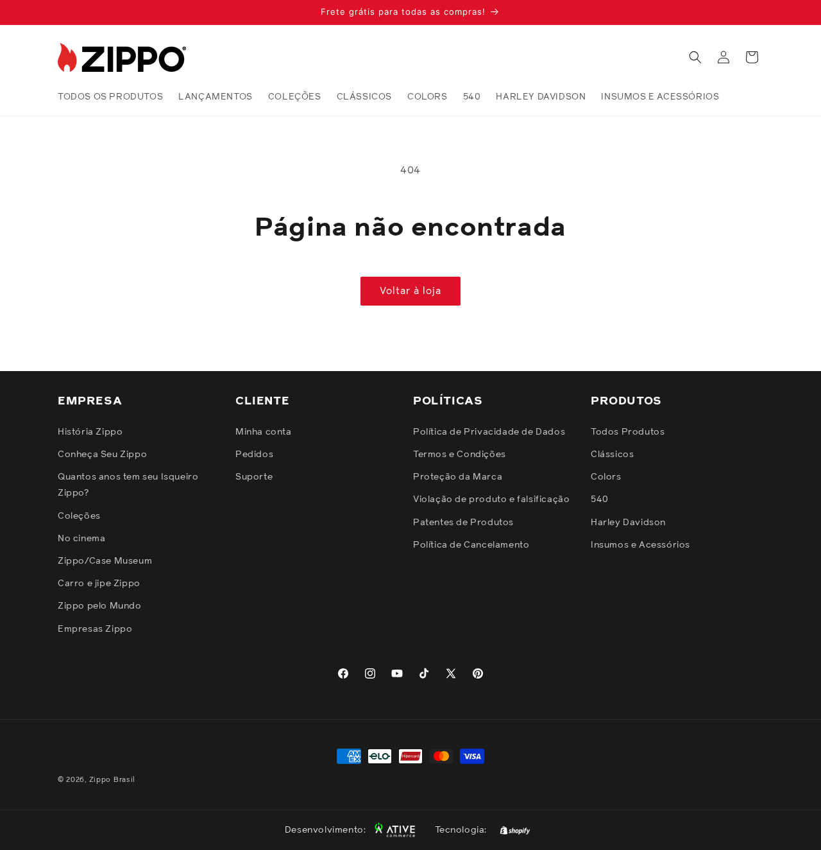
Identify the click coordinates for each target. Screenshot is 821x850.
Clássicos (612, 454)
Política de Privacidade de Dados (489, 432)
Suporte (254, 477)
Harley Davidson (628, 522)
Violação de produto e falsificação (491, 499)
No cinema (81, 538)
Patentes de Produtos (463, 522)
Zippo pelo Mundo (100, 606)
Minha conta (263, 432)
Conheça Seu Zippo (102, 454)
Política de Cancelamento (471, 545)
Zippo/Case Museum (105, 561)
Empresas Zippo (95, 629)
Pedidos (254, 454)
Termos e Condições (459, 454)
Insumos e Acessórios (640, 545)
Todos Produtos (627, 432)
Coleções (79, 516)
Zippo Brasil (112, 779)
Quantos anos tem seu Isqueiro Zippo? (128, 485)
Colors (606, 477)
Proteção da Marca (457, 477)
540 (600, 499)
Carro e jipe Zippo (99, 583)
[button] (695, 57)
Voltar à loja (410, 291)
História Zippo (90, 432)
